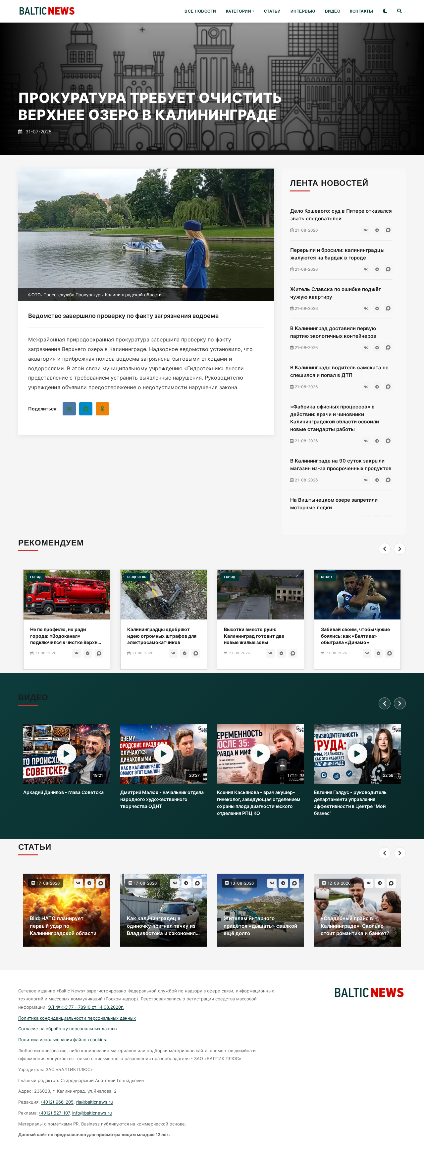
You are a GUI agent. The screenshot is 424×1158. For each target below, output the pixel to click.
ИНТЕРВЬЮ (303, 11)
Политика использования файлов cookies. (62, 1039)
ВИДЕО (333, 11)
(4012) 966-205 (57, 1102)
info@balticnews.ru (92, 1113)
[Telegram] (85, 408)
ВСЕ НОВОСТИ (200, 11)
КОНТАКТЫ (361, 11)
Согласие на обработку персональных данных (68, 1028)
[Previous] (385, 549)
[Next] (400, 549)
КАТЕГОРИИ (238, 11)
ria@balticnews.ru (94, 1102)
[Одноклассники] (102, 408)
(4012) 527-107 (54, 1113)
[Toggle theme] (385, 11)
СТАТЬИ (272, 11)
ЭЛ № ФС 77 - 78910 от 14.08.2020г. (86, 1007)
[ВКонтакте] (69, 408)
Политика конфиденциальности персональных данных (77, 1018)
